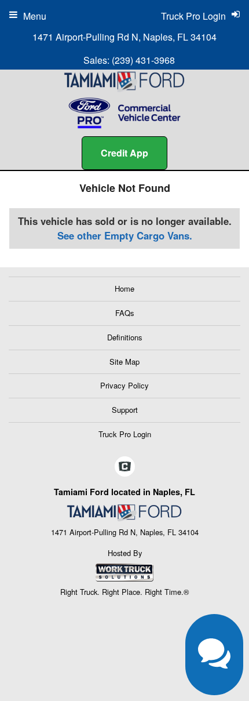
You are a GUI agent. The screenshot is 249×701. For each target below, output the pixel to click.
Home (124, 288)
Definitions (124, 337)
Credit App (124, 152)
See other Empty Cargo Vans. (124, 235)
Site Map (124, 361)
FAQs (124, 312)
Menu (34, 16)
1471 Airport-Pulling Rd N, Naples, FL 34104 (124, 36)
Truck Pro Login (124, 434)
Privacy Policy (124, 385)
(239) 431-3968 (143, 60)
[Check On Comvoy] (125, 467)
